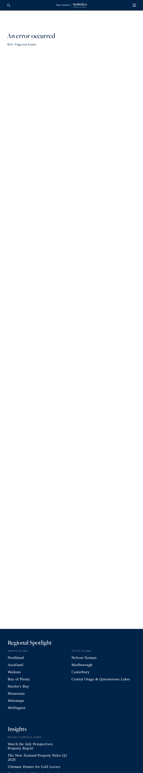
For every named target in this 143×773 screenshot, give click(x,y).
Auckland (15, 665)
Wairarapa (16, 701)
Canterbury (80, 672)
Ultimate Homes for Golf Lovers (34, 767)
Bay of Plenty (19, 679)
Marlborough (82, 665)
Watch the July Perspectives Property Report (30, 746)
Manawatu (16, 693)
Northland (16, 658)
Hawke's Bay (18, 686)
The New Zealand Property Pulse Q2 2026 (37, 757)
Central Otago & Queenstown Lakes (101, 679)
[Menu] (134, 5)
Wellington (16, 708)
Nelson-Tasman (84, 658)
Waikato (14, 672)
